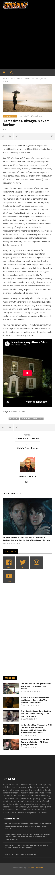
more (51, 136)
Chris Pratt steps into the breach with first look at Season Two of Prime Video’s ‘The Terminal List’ (27, 837)
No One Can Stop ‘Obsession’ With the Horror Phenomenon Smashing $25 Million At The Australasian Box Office (36, 729)
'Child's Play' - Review (27, 446)
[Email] (26, 482)
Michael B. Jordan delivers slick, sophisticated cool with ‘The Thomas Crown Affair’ (35, 700)
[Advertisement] (27, 40)
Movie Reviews (16, 79)
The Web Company (35, 867)
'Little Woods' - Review (27, 437)
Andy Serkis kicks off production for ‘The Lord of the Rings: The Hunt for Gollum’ (36, 713)
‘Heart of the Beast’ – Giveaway (20, 854)
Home (5, 79)
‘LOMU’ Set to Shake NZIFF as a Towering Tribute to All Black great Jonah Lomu (35, 742)
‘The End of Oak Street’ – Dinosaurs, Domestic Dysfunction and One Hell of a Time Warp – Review (26, 538)
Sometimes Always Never (32, 419)
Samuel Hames (37, 116)
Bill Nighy (14, 419)
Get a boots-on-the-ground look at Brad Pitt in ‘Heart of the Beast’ (36, 686)
